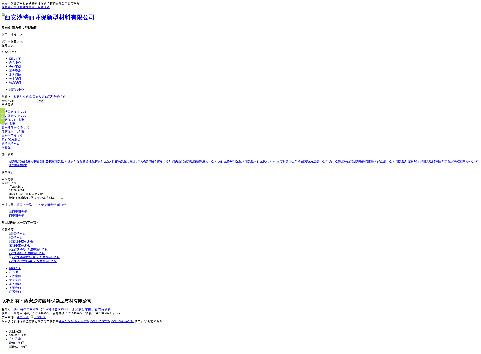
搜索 (41, 100)
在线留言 (32, 7)
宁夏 (95, 309)
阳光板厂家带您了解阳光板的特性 (418, 161)
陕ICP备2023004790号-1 (29, 309)
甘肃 (88, 309)
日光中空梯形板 (12, 135)
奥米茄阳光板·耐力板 (15, 127)
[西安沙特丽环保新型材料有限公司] (48, 17)
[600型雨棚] (17, 233)
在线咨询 (15, 338)
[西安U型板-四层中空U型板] (28, 249)
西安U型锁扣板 (55, 96)
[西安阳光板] (18, 211)
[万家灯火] (38, 317)
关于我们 (15, 78)
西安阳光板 (21, 96)
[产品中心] (16, 89)
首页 (20, 204)
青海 (101, 309)
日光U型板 (9, 123)
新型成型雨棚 (11, 143)
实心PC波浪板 (11, 139)
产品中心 (15, 62)
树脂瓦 (6, 147)
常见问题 (15, 74)
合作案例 (15, 66)
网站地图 (44, 7)
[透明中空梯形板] (21, 241)
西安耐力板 (36, 96)
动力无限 (23, 317)
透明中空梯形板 (19, 245)
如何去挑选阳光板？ (53, 161)
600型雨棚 (16, 237)
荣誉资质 (15, 70)
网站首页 (15, 58)
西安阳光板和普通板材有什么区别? (91, 161)
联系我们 (8, 7)
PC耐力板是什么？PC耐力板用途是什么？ (300, 161)
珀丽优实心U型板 (13, 119)
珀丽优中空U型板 (13, 131)
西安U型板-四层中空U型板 (27, 253)
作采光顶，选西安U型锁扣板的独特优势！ (143, 161)
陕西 (81, 309)
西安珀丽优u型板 (122, 321)
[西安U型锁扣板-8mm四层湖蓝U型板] (34, 257)
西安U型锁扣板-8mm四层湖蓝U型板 (33, 261)
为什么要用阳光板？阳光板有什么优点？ (245, 161)
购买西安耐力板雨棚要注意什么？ (194, 161)
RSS (61, 309)
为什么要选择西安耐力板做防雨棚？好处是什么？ (362, 161)
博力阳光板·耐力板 (14, 115)
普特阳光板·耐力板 (14, 111)
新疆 (108, 309)
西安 (75, 309)
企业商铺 (20, 7)
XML (68, 309)
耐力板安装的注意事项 (24, 161)
